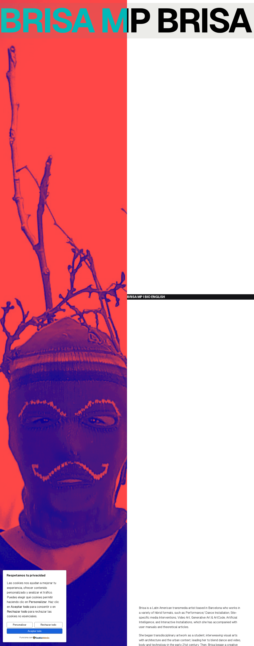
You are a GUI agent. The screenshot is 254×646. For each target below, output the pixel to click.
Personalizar (19, 624)
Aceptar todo (34, 631)
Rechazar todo (48, 624)
